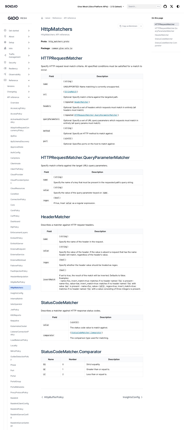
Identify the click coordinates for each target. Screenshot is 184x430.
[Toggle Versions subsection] (29, 86)
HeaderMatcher (162, 35)
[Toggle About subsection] (29, 36)
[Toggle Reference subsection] (29, 80)
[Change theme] (178, 6)
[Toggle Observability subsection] (29, 74)
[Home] (42, 18)
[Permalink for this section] (85, 58)
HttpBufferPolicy (54, 397)
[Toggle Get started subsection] (29, 30)
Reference (57, 18)
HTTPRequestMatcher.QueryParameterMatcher (166, 29)
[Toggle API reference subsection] (29, 97)
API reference (70, 18)
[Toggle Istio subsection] (29, 48)
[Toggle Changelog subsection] (29, 91)
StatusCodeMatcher (164, 39)
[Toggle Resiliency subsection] (29, 68)
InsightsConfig (131, 397)
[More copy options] (141, 26)
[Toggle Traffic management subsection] (29, 55)
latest (47, 18)
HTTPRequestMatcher (164, 24)
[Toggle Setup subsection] (29, 42)
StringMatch (71, 92)
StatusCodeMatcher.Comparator (166, 44)
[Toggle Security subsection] (29, 62)
